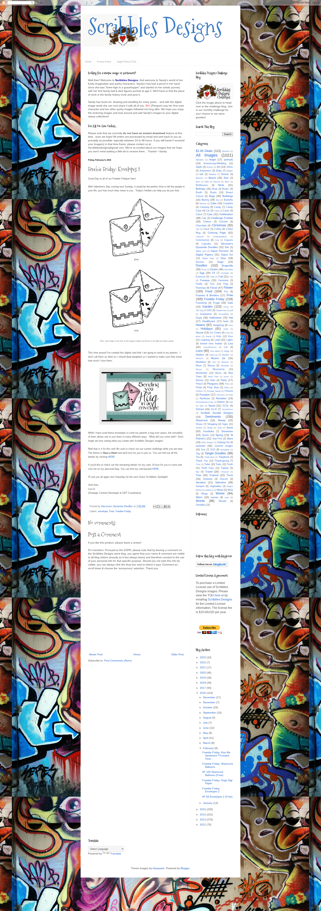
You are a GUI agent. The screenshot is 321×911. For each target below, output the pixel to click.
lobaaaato (158, 868)
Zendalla (200, 505)
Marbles (225, 355)
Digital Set (227, 254)
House (199, 332)
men (214, 362)
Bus (218, 200)
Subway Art (223, 442)
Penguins (212, 383)
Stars (230, 438)
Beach (212, 177)
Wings (204, 493)
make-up (213, 355)
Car (208, 210)
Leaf (217, 339)
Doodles (201, 265)
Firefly (199, 284)
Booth (199, 192)
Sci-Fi (214, 409)
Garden (207, 306)
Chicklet (223, 221)
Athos (230, 167)
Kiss (230, 336)
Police (226, 387)
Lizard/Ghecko (210, 347)
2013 (203, 819)
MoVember (201, 373)
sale (231, 402)
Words (200, 501)
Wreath (222, 501)
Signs (225, 424)
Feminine (223, 280)
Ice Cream (215, 332)
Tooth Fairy (207, 468)
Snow (229, 427)
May (206, 732)
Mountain (225, 365)
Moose (211, 365)
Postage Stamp (214, 391)
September (210, 712)
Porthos (199, 391)
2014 (203, 814)
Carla (216, 211)
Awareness (205, 170)
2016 (203, 692)
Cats (210, 214)
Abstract (226, 151)
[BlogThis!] (158, 506)
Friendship (201, 303)
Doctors (200, 262)
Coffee (217, 229)
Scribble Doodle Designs (217, 412)
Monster (225, 362)
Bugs (212, 196)
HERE (111, 456)
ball (201, 174)
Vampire (200, 486)
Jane (227, 333)
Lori (226, 347)
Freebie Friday (123, 511)
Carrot (199, 214)
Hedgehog (218, 325)
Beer (198, 182)
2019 (203, 677)
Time (198, 464)
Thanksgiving (222, 460)
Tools (218, 464)
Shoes (199, 424)
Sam (202, 406)
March (207, 742)
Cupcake (206, 243)
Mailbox (200, 355)
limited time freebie (211, 343)
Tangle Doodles (215, 453)
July (205, 722)
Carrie (226, 210)
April (206, 737)
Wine (230, 490)
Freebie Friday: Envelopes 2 (211, 790)
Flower (228, 287)
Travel (209, 471)
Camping (204, 207)
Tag (198, 453)
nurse (226, 376)
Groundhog (223, 314)
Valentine (220, 482)
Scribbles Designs (155, 27)
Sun (203, 449)
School (200, 409)
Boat (214, 189)
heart (225, 321)
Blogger (185, 868)
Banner (225, 174)
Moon (199, 365)
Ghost (226, 307)
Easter (214, 269)
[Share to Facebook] (165, 506)
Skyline (199, 428)
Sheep (222, 420)
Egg (202, 272)
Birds (221, 185)
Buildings (227, 196)
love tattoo (215, 351)
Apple (199, 167)
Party (224, 380)
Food (208, 291)
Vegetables (216, 486)
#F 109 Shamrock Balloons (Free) (212, 773)
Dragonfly (227, 265)
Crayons (228, 240)
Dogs (220, 261)
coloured (200, 236)
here (218, 595)
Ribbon (221, 402)
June (206, 727)
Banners (199, 178)
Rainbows (205, 398)
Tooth (230, 464)
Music (218, 373)
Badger (229, 171)
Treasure (225, 472)
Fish (212, 284)
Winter (220, 493)
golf (231, 310)
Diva (223, 258)
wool (227, 497)
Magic (227, 351)
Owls (212, 380)
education (228, 269)
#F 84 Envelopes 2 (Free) (217, 796)
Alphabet (200, 160)
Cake (213, 203)
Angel (212, 159)
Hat (231, 317)
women (214, 497)
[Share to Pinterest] (169, 506)
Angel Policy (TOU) (126, 61)
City (197, 229)
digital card (201, 251)
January (208, 802)
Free (111, 511)
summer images (223, 446)
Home (88, 61)
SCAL (226, 405)
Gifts (209, 310)
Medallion (201, 362)
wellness (209, 490)
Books (225, 189)
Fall (220, 276)
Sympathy (224, 450)
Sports (205, 435)
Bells (207, 182)
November (209, 702)
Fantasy (205, 280)
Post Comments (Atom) (118, 660)
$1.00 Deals (204, 151)
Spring (219, 434)
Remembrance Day (204, 402)
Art (218, 166)
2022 (203, 662)
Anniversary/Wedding (214, 163)
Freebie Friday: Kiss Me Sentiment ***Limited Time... (216, 755)
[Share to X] (162, 506)
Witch (199, 497)
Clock (206, 229)
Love (199, 351)
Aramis (209, 167)
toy (197, 471)
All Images (207, 155)
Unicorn (224, 479)
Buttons (203, 203)
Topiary (225, 468)
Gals (230, 302)
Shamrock (202, 420)
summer (200, 445)
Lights (229, 340)
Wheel (220, 490)
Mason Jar (218, 358)
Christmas (219, 225)
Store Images (207, 442)
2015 (203, 809)
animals (228, 159)
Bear (226, 178)
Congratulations (220, 236)
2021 (203, 667)
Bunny (205, 199)
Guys (199, 317)
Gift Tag (199, 310)
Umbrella (207, 479)
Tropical (213, 475)
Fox (226, 291)
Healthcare (208, 321)
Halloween (215, 317)
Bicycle (217, 182)
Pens (227, 384)
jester (198, 336)
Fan (231, 277)
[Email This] (155, 506)
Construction (202, 240)
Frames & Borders (207, 295)
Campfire (228, 203)
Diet (227, 247)
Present (229, 391)
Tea (198, 457)
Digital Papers (204, 254)
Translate (115, 853)
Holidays (207, 328)
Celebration (226, 214)
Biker (227, 182)
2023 (203, 657)
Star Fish (217, 438)
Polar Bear (213, 387)
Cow (217, 240)
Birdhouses (202, 185)
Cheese (207, 221)
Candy (217, 207)
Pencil (199, 384)
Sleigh (210, 428)
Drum (203, 269)
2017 (203, 687)
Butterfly (228, 200)
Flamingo (201, 288)
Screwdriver (227, 409)
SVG (212, 449)
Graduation (206, 314)
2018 (203, 682)
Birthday (200, 188)
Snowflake (208, 431)
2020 (203, 672)
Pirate (199, 387)
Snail (219, 428)
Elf (213, 273)
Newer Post (96, 654)
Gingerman (221, 310)
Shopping (212, 424)
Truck (229, 475)
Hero (230, 325)
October (208, 707)
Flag (225, 284)
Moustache (219, 369)
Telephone (223, 457)
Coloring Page (217, 232)
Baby (219, 170)
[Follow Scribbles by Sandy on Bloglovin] (212, 566)
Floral (213, 287)
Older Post (177, 654)
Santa (211, 405)
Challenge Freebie (222, 217)
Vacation (201, 482)
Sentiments (213, 416)
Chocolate (201, 225)
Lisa (230, 343)
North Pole (213, 376)
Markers (199, 358)
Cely (204, 218)
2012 (203, 824)
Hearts (200, 325)
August (207, 717)
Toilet (207, 464)
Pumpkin (205, 394)
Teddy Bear (209, 457)
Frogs (216, 302)
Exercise (200, 276)
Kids (218, 336)
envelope (103, 511)
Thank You (202, 460)
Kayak (209, 336)
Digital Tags (208, 258)
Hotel (225, 329)
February (209, 748)
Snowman (227, 431)
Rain (231, 395)
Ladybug (205, 340)
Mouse (199, 369)
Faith (212, 277)
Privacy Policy (104, 61)
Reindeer (221, 398)
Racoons (221, 395)
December (209, 697)
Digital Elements (220, 251)
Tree (198, 475)
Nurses (199, 380)
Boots (213, 192)
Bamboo (212, 174)
